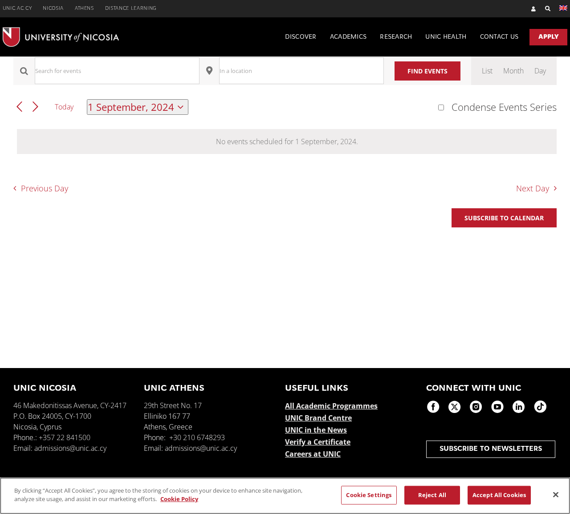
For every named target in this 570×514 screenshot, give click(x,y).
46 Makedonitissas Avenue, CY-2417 (69, 405)
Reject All (432, 495)
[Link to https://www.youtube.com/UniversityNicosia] (497, 407)
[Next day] (35, 107)
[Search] (543, 8)
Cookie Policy (179, 499)
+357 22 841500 (64, 437)
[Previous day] (19, 107)
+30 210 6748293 (197, 437)
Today (64, 107)
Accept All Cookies (499, 495)
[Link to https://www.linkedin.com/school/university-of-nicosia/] (519, 407)
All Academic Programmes (331, 406)
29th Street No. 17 (173, 405)
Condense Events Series (504, 107)
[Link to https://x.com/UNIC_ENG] (455, 407)
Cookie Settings (368, 495)
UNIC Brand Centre (318, 418)
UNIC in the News (316, 430)
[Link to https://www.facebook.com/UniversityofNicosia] (433, 407)
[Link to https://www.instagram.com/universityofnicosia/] (476, 407)
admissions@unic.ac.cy (70, 448)
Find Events (427, 71)
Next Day (532, 188)
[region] (285, 496)
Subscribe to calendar (504, 218)
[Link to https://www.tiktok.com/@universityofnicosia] (540, 407)
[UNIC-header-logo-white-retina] (61, 31)
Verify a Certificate (317, 442)
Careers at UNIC (313, 454)
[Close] (556, 494)
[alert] (287, 141)
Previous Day (44, 188)
